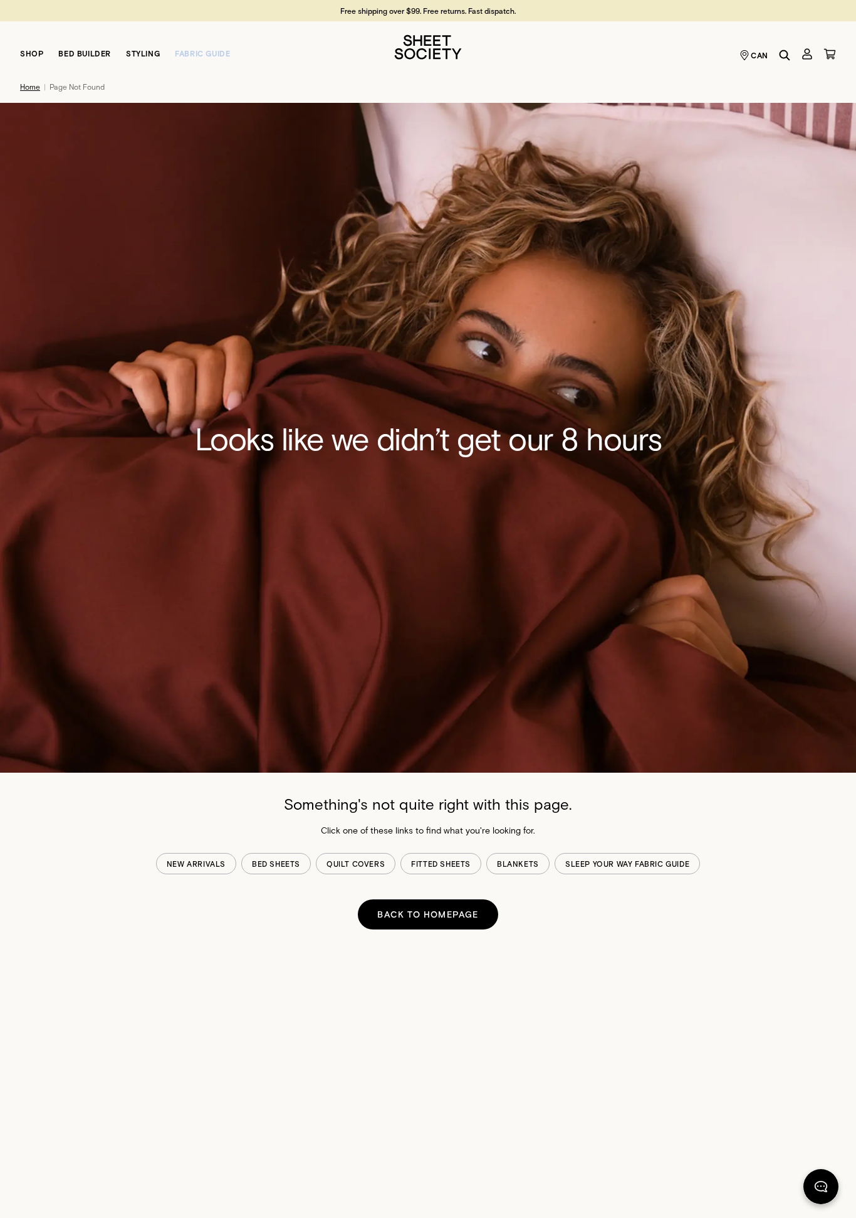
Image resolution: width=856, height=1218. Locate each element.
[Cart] (829, 54)
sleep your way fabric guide (627, 863)
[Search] (784, 55)
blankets (518, 863)
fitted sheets (441, 863)
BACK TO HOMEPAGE (427, 914)
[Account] (807, 54)
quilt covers (355, 863)
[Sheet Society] (428, 46)
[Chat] (820, 1189)
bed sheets (276, 863)
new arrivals (196, 863)
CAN (759, 55)
